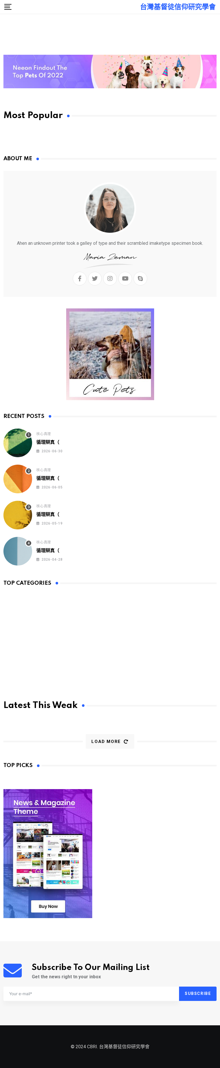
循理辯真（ (47, 442)
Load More (106, 741)
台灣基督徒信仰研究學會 (178, 7)
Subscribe (198, 993)
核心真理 (43, 434)
